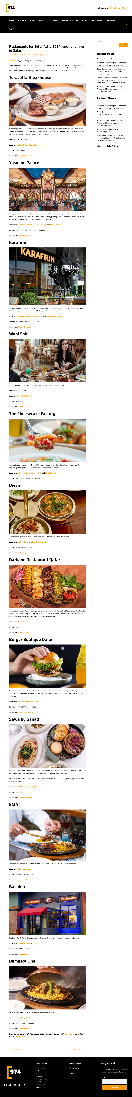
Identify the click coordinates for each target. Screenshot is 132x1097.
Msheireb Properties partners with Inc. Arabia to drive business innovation (112, 63)
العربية (11, 28)
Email (103, 1077)
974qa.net (69, 1034)
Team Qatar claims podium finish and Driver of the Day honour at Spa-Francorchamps (111, 71)
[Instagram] (119, 8)
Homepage (40, 1068)
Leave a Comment (16, 54)
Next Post (78, 1049)
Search (99, 41)
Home (11, 20)
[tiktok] (126, 8)
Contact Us (110, 20)
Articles (21, 20)
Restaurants (41, 1079)
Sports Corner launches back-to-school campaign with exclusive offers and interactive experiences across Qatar (112, 80)
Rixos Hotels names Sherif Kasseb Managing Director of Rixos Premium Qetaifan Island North (111, 138)
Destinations (97, 20)
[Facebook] (111, 8)
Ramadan (54, 20)
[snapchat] (122, 8)
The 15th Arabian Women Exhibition (111, 59)
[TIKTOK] (24, 1085)
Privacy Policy (74, 1068)
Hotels (85, 20)
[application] (25, 20)
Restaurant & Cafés (70, 20)
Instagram (19, 1036)
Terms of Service (75, 1071)
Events (41, 20)
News (32, 20)
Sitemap (72, 1073)
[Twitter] (115, 8)
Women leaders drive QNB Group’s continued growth (110, 130)
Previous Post (18, 1049)
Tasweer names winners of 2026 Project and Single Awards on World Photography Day (110, 89)
